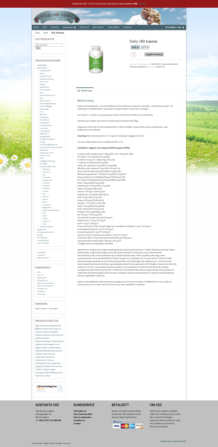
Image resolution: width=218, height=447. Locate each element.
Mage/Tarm (44, 133)
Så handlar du (42, 280)
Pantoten (46, 169)
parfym (40, 235)
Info (45, 27)
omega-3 (39, 353)
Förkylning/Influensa (48, 103)
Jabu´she (43, 114)
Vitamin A (46, 172)
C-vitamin (46, 183)
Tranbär (38, 369)
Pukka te (47, 353)
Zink (44, 224)
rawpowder (40, 357)
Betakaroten (48, 180)
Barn (42, 92)
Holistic (38, 344)
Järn (44, 194)
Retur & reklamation (45, 286)
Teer (42, 158)
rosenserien (40, 360)
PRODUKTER (156, 64)
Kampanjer (68, 27)
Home (37, 33)
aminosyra (45, 325)
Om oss (40, 275)
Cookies (77, 423)
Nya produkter (43, 258)
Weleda (53, 372)
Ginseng (54, 335)
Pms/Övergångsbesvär (49, 144)
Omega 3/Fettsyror (47, 139)
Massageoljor (45, 136)
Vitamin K (46, 221)
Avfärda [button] (142, 3)
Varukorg (41, 294)
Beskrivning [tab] (86, 90)
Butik (36, 27)
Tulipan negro (49, 369)
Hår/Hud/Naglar (46, 106)
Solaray (50, 360)
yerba (60, 372)
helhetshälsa (58, 341)
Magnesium (47, 207)
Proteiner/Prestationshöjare (51, 147)
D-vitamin (46, 185)
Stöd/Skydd (40, 363)
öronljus (47, 375)
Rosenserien (45, 155)
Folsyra (45, 191)
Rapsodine (44, 150)
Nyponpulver (57, 350)
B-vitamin (46, 177)
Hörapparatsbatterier (45, 232)
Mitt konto (98, 27)
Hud (41, 112)
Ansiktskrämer (45, 70)
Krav (57, 344)
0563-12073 (44, 420)
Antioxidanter (45, 90)
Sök (38, 48)
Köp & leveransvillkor (46, 283)
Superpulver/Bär (42, 366)
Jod (44, 174)
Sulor (48, 363)
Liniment (52, 347)
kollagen (50, 344)
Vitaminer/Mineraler (170, 64)
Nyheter (55, 27)
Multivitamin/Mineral (138, 67)
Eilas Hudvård (45, 101)
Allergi (42, 84)
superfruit (55, 363)
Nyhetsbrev (113, 27)
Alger (37, 325)
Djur (41, 98)
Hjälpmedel (41, 229)
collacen (39, 332)
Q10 (44, 213)
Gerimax (46, 335)
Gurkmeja (44, 338)
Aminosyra (44, 81)
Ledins (45, 347)
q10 (53, 353)
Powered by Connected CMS (173, 441)
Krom (45, 202)
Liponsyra (46, 205)
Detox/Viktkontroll (47, 95)
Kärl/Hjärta (44, 117)
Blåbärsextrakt (41, 328)
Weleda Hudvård (46, 226)
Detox (45, 332)
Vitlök (42, 73)
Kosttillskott (44, 120)
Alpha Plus (160, 67)
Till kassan (41, 291)
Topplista (84, 27)
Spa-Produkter (43, 243)
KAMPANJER (41, 65)
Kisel (44, 344)
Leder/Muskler (46, 125)
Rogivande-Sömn (47, 153)
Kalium (45, 199)
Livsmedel (44, 128)
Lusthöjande (45, 131)
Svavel (45, 218)
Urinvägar (44, 164)
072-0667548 (55, 420)
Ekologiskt (53, 332)
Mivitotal (46, 350)
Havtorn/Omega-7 (43, 341)
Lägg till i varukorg (154, 54)
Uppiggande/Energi (47, 161)
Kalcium (46, 196)
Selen (45, 216)
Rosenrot (50, 357)
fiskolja (38, 335)
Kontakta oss (42, 288)
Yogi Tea (39, 375)
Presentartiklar (43, 240)
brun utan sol (55, 328)
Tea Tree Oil (56, 366)
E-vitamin (46, 188)
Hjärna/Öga (44, 109)
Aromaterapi (42, 237)
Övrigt (42, 142)
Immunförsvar (45, 76)
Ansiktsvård (44, 87)
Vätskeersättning (46, 79)
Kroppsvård (44, 123)
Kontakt (127, 27)
